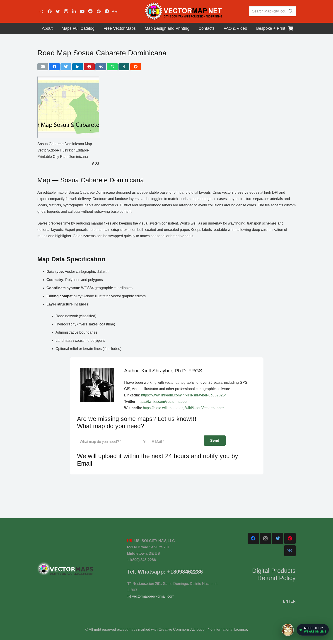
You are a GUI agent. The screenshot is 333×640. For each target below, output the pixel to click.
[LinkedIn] (74, 11)
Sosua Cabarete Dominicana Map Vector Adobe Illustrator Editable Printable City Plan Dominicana (64, 150)
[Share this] (54, 66)
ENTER (289, 601)
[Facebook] (50, 11)
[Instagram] (66, 11)
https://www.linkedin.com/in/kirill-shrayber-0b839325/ (183, 395)
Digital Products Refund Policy (274, 574)
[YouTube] (82, 11)
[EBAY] (115, 11)
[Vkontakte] (290, 550)
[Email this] (42, 66)
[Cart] (291, 28)
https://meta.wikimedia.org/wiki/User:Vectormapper (183, 408)
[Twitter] (58, 11)
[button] (313, 630)
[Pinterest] (98, 11)
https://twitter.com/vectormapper (163, 401)
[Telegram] (107, 11)
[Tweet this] (65, 66)
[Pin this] (89, 66)
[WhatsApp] (41, 11)
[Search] (291, 11)
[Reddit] (90, 11)
